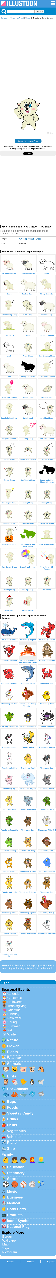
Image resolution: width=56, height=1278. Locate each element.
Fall (10, 1030)
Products (15, 1215)
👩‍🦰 (32, 1160)
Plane (12, 1143)
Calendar (13, 994)
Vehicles (14, 1137)
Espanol (10, 1262)
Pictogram (9, 1252)
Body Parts (16, 1209)
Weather (14, 1058)
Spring (12, 1022)
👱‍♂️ (41, 1160)
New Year (14, 1018)
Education (15, 1167)
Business (15, 1197)
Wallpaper (9, 1240)
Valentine (14, 1010)
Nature (12, 1040)
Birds (11, 1076)
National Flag (18, 1227)
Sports (12, 1179)
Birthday (13, 1014)
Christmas (14, 998)
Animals (14, 1064)
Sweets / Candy (20, 1113)
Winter (12, 1034)
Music (12, 1191)
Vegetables (16, 1131)
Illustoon (4, 18)
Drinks (12, 1119)
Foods (12, 1107)
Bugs (11, 1101)
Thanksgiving (16, 1006)
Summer (13, 1026)
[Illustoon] (19, 5)
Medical (13, 1203)
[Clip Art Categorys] (52, 4)
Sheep (27, 18)
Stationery (15, 1173)
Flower (13, 1046)
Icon (10, 1221)
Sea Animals (17, 1089)
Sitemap (30, 1262)
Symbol (24, 1221)
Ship (11, 1148)
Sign (5, 1248)
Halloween (15, 1002)
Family (7, 1154)
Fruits (12, 1125)
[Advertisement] (28, 50)
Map (5, 1244)
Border (7, 1236)
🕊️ (41, 1082)
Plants (12, 1052)
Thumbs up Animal (17, 18)
